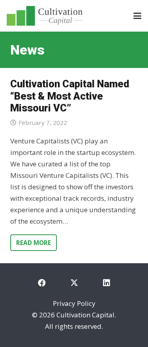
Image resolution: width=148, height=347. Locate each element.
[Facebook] (42, 283)
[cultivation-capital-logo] (44, 16)
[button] (137, 16)
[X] (74, 283)
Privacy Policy (74, 303)
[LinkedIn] (106, 283)
